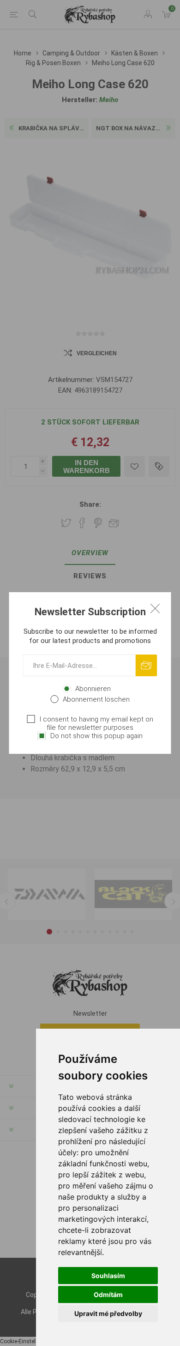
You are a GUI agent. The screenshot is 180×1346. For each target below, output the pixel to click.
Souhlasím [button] (108, 1275)
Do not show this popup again (96, 736)
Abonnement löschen (96, 699)
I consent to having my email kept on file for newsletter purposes (96, 723)
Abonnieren (93, 689)
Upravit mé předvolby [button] (108, 1313)
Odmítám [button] (108, 1294)
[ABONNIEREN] (146, 665)
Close (155, 608)
